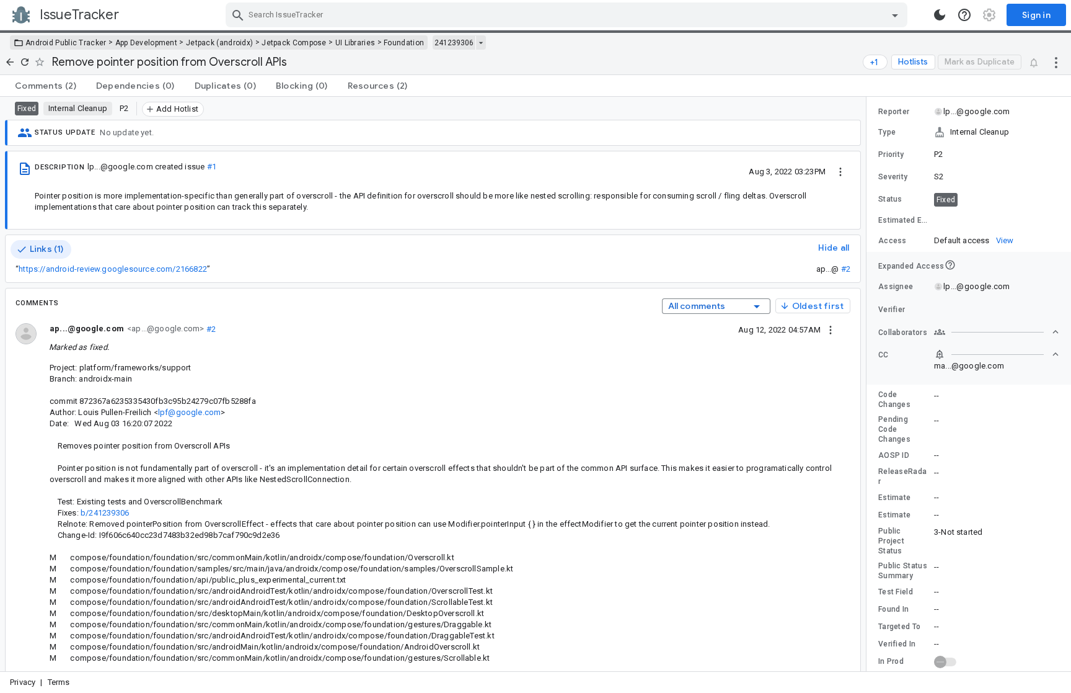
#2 (845, 269)
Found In (893, 609)
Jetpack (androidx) (219, 42)
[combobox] (568, 14)
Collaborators (902, 332)
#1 (211, 166)
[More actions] (1056, 62)
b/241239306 (105, 512)
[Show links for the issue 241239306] (480, 43)
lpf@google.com (189, 412)
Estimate (894, 497)
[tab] (45, 85)
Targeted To (899, 626)
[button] (968, 132)
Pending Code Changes (894, 429)
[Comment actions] (830, 329)
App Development (146, 42)
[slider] (868, 384)
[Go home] (9, 62)
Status (890, 199)
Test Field (895, 592)
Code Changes (894, 399)
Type (887, 132)
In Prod (891, 661)
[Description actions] (840, 171)
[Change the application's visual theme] (939, 14)
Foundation (404, 42)
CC (883, 355)
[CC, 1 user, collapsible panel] (996, 354)
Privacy (22, 682)
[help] (964, 14)
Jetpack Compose (294, 42)
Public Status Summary (902, 570)
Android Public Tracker (66, 42)
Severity (892, 176)
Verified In (896, 644)
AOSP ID (893, 455)
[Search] (238, 14)
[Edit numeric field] (997, 220)
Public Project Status (891, 541)
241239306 (454, 42)
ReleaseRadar (902, 476)
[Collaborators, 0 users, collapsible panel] (996, 332)
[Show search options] (895, 14)
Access (892, 240)
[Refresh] (24, 62)
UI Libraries (355, 42)
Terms (59, 682)
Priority (891, 154)
